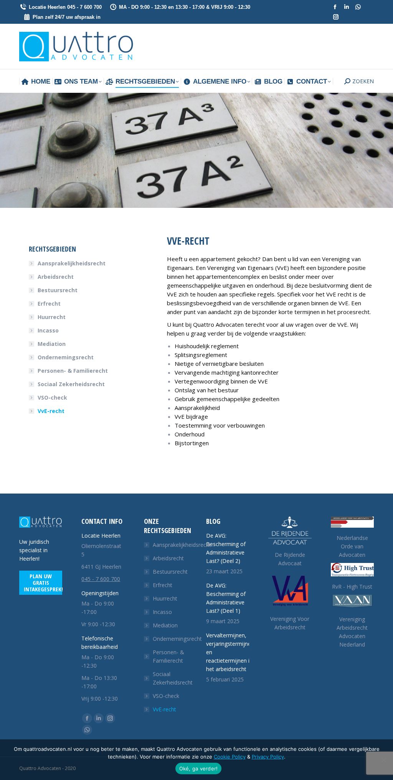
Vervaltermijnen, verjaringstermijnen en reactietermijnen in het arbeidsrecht (230, 652)
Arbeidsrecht (56, 276)
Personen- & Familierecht (73, 370)
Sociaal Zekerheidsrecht (71, 384)
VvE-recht (51, 411)
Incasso (48, 330)
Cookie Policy (230, 757)
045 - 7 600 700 (100, 579)
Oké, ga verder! (198, 768)
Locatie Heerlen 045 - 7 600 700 (65, 7)
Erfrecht (49, 303)
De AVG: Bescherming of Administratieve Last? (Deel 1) (226, 598)
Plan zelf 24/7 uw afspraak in (67, 17)
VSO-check (52, 397)
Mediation (52, 343)
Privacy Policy (268, 757)
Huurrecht (52, 317)
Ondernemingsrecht (66, 357)
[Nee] (383, 760)
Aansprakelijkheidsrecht (72, 263)
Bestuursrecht (58, 290)
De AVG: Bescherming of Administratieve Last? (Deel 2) (226, 548)
